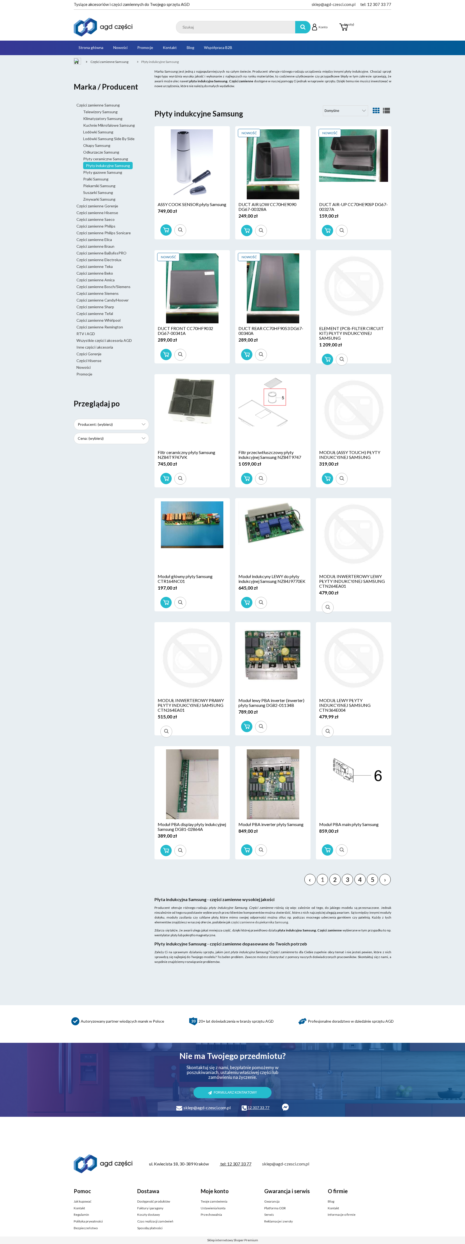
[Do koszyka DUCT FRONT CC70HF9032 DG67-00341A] (166, 354)
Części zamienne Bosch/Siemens (103, 286)
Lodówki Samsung (98, 132)
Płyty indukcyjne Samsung (108, 165)
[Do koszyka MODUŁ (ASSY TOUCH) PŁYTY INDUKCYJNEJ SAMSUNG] (327, 478)
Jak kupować (82, 1201)
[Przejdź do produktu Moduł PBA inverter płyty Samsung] (272, 784)
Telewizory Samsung (100, 111)
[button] (180, 230)
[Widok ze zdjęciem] (376, 111)
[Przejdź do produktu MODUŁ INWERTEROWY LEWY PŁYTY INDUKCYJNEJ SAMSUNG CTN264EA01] (353, 536)
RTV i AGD (85, 333)
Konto (323, 27)
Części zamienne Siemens (97, 293)
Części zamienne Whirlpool (98, 320)
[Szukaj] (303, 27)
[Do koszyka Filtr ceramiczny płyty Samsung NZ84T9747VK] (166, 478)
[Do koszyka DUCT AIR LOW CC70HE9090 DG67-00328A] (246, 230)
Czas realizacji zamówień (155, 1221)
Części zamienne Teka (94, 266)
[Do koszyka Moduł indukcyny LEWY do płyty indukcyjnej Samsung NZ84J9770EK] (246, 602)
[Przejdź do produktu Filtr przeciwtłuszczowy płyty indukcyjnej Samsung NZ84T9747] (272, 412)
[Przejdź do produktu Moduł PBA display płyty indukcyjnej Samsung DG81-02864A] (192, 784)
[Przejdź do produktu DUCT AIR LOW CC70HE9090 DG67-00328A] (272, 164)
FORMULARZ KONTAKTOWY (235, 1092)
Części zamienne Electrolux (98, 259)
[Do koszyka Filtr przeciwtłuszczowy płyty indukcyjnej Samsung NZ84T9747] (246, 478)
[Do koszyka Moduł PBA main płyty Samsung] (327, 850)
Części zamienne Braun (95, 246)
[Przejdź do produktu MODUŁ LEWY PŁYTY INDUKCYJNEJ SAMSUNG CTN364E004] (353, 660)
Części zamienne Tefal (94, 313)
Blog (331, 1201)
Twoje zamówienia (214, 1201)
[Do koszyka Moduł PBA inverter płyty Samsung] (246, 850)
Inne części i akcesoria (94, 347)
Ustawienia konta (213, 1208)
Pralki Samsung (95, 179)
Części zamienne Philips (95, 226)
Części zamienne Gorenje (97, 206)
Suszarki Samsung (98, 192)
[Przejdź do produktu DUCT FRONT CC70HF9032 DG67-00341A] (192, 288)
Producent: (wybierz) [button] (95, 424)
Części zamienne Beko (94, 273)
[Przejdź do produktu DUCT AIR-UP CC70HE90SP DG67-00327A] (353, 164)
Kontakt (79, 1208)
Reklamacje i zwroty (278, 1221)
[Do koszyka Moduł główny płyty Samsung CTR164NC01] (166, 602)
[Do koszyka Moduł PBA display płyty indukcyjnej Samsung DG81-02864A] (166, 850)
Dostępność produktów (153, 1201)
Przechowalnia (211, 1215)
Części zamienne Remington (99, 327)
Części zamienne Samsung (98, 105)
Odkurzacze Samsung (101, 152)
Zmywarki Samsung (99, 199)
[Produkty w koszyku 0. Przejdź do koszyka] (343, 27)
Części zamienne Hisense (97, 212)
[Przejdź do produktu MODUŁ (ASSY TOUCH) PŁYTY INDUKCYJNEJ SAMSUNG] (353, 412)
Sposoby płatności (150, 1228)
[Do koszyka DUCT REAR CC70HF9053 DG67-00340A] (246, 354)
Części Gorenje (88, 354)
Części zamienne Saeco (95, 219)
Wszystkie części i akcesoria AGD (104, 340)
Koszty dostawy (148, 1215)
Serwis (269, 1215)
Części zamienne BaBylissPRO (101, 253)
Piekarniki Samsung (99, 185)
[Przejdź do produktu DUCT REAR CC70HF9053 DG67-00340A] (272, 288)
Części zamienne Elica (94, 239)
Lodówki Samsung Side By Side (109, 138)
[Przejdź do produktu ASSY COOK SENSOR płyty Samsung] (192, 164)
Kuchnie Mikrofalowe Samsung (109, 125)
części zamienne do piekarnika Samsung (259, 922)
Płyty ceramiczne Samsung (105, 159)
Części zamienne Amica (95, 280)
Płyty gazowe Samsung (102, 172)
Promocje (84, 374)
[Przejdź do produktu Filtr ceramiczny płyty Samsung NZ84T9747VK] (192, 412)
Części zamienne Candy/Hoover (102, 300)
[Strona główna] (103, 27)
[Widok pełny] (386, 111)
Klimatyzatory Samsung (102, 118)
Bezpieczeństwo (86, 1228)
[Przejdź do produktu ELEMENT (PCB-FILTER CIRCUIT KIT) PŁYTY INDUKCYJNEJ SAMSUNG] (353, 288)
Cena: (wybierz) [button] (91, 438)
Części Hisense (88, 360)
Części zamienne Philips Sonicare (103, 233)
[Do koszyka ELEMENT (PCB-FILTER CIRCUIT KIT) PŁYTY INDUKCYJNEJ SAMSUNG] (327, 359)
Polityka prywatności (88, 1221)
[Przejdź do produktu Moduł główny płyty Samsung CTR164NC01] (192, 536)
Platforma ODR (275, 1208)
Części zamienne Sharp (95, 306)
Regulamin (81, 1215)
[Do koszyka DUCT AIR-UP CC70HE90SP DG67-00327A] (327, 230)
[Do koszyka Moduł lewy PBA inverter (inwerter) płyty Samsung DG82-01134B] (246, 726)
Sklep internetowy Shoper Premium (232, 1240)
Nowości (83, 367)
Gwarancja (272, 1201)
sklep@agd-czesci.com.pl (333, 4)
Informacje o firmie (341, 1215)
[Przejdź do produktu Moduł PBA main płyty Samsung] (353, 784)
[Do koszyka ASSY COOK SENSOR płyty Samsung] (166, 230)
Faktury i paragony (150, 1208)
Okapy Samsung (96, 145)
